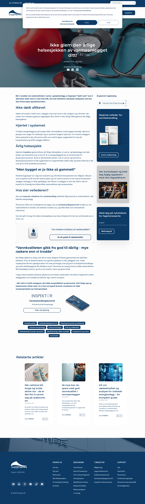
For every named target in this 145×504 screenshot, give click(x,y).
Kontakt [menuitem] (56, 486)
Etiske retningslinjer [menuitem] (125, 478)
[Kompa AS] (15, 12)
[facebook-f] (25, 484)
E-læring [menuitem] (76, 493)
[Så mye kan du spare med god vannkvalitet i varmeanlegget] (73, 372)
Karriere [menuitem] (56, 471)
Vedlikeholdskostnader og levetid (31, 332)
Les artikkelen (29, 419)
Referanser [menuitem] (57, 475)
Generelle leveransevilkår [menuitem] (126, 482)
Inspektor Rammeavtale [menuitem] (103, 482)
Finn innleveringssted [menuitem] (81, 475)
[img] (123, 103)
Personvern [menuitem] (121, 475)
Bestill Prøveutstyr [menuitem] (80, 471)
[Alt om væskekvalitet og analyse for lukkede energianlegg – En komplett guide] (110, 372)
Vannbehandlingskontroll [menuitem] (103, 478)
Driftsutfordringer (55, 327)
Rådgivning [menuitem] (98, 467)
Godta (87, 22)
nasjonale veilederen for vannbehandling (39, 196)
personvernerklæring (83, 10)
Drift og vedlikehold (72, 327)
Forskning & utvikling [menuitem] (60, 482)
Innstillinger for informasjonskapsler (67, 22)
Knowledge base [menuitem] (123, 486)
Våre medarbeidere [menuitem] (59, 478)
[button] (100, 103)
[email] (68, 69)
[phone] (36, 484)
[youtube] (30, 484)
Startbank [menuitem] (121, 471)
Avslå (108, 22)
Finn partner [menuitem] (78, 467)
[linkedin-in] (19, 484)
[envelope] (42, 484)
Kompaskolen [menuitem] (78, 478)
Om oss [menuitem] (55, 467)
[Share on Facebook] (73, 70)
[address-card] (13, 484)
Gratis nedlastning (108, 155)
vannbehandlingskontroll (68, 204)
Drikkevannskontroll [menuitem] (101, 475)
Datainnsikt (54, 336)
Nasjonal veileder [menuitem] (79, 486)
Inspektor (128, 12)
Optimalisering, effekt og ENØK (58, 332)
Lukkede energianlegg (37, 327)
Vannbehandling (30, 323)
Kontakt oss (29, 3)
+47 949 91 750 (16, 3)
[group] (113, 103)
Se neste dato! (113, 190)
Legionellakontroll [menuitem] (101, 471)
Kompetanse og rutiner (81, 332)
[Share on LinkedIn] (77, 70)
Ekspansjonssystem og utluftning (72, 323)
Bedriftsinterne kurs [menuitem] (80, 482)
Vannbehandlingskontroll (48, 323)
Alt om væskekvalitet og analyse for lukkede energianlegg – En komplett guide (110, 391)
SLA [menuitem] (118, 467)
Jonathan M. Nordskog (72, 67)
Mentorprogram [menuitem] (79, 489)
